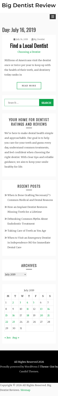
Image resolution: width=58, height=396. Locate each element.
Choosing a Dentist (29, 51)
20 (41, 315)
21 (48, 315)
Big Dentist (39, 39)
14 (48, 308)
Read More (29, 86)
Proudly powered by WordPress (19, 366)
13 (41, 308)
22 (6, 321)
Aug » (15, 337)
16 (13, 315)
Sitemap (25, 390)
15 (6, 315)
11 (28, 308)
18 (28, 315)
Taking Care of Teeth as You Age (26, 230)
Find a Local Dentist (29, 45)
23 (13, 321)
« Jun (7, 337)
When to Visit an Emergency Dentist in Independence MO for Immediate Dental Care (29, 242)
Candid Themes (28, 371)
